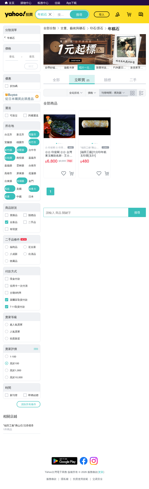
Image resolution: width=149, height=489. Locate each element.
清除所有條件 (28, 404)
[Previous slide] (46, 126)
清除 (36, 348)
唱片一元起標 (86, 67)
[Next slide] (72, 126)
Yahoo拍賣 (19, 14)
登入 (101, 14)
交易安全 (98, 479)
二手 (133, 79)
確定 (31, 66)
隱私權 (64, 479)
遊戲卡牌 (69, 67)
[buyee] (21, 96)
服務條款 (51, 479)
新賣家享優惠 (138, 67)
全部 (56, 79)
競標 (107, 79)
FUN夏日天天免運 (121, 67)
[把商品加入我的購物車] (71, 173)
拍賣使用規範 (80, 479)
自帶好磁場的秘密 (53, 67)
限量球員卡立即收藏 (104, 67)
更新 (100, 472)
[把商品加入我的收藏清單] (63, 173)
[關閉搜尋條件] (50, 14)
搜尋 (137, 212)
